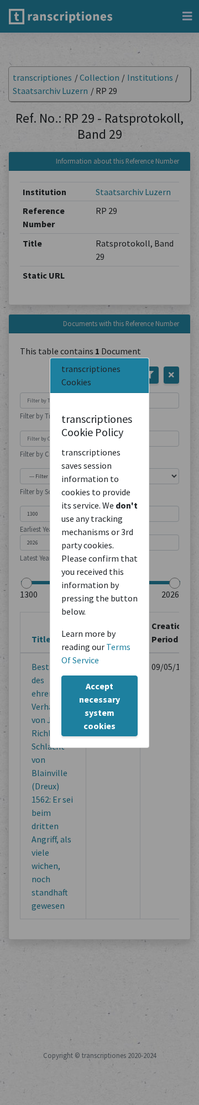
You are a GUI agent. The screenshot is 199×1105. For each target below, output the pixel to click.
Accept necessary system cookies (99, 705)
